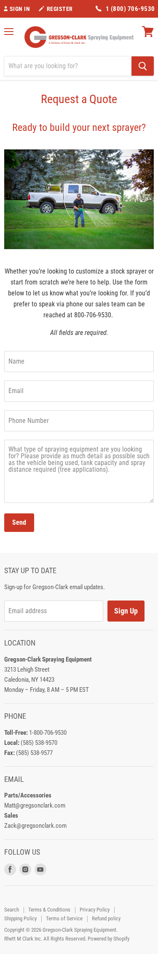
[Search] (142, 66)
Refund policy (106, 918)
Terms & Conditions (49, 909)
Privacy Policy (95, 909)
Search (11, 909)
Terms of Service (64, 918)
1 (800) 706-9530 (130, 9)
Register (60, 8)
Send (19, 522)
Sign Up (126, 610)
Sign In (20, 8)
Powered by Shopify (108, 938)
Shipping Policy (20, 918)
